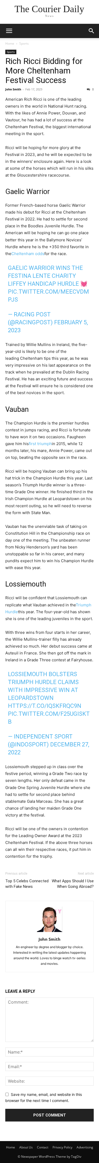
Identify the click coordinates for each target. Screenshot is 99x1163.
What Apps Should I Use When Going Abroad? (73, 884)
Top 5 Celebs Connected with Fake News (27, 884)
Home (9, 43)
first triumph (40, 443)
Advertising (85, 1147)
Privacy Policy (62, 1147)
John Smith (13, 89)
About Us (26, 1147)
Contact (42, 1147)
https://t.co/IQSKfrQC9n (44, 706)
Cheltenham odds (27, 253)
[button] (9, 31)
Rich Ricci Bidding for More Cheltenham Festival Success (44, 70)
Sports (24, 43)
